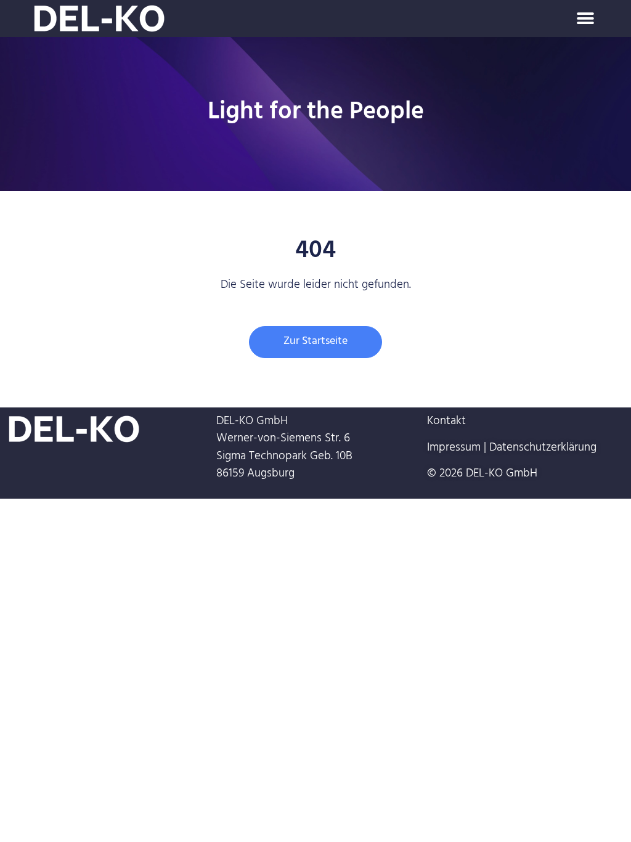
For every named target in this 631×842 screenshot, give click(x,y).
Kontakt (446, 422)
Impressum (454, 449)
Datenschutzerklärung (542, 449)
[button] (586, 19)
